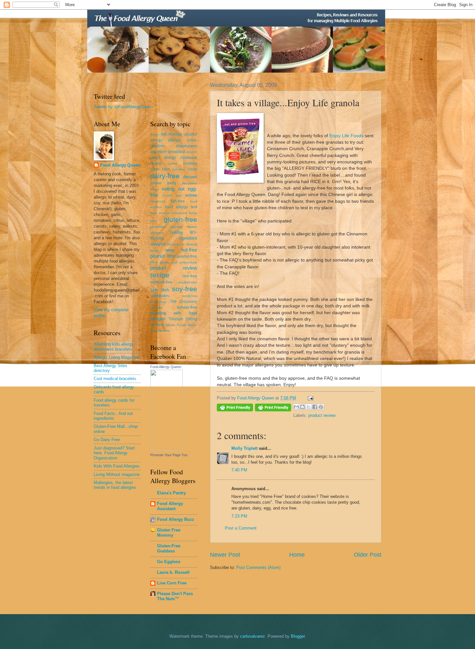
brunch (192, 152)
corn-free (178, 169)
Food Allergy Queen (120, 165)
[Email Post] (309, 398)
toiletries (156, 307)
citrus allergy (163, 158)
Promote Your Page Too (168, 455)
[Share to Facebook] (314, 407)
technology (158, 302)
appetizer (158, 152)
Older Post (367, 554)
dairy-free (165, 176)
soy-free (184, 289)
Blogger (298, 636)
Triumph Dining (183, 319)
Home (297, 554)
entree (191, 195)
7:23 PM (239, 516)
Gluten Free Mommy (168, 533)
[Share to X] (308, 407)
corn (166, 169)
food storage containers (168, 213)
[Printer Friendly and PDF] (235, 409)
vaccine (157, 325)
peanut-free (187, 256)
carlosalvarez (252, 636)
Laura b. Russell (173, 572)
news (169, 250)
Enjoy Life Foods (346, 135)
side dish (159, 289)
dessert (190, 176)
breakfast (177, 152)
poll (174, 262)
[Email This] (296, 407)
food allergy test (181, 207)
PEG (153, 262)
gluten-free (180, 219)
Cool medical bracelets (115, 378)
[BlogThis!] (302, 407)
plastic (164, 262)
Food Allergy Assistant (170, 506)
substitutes (159, 296)
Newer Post (225, 554)
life (169, 244)
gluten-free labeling (166, 227)
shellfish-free (187, 282)
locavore (178, 244)
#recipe (175, 134)
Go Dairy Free (107, 439)
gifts (153, 220)
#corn (154, 134)
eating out (173, 188)
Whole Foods (175, 325)
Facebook (157, 201)
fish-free (178, 201)
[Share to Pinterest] (321, 407)
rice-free (190, 276)
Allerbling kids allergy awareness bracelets (113, 346)
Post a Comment (241, 528)
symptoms (189, 296)
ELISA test (172, 195)
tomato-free (187, 307)
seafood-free (161, 282)
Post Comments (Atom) (258, 567)
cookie (172, 163)
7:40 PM (239, 470)
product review (321, 415)
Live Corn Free (171, 583)
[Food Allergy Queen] (166, 449)
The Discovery (183, 302)
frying (193, 213)
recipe (159, 275)
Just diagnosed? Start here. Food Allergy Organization (114, 453)
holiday (176, 232)
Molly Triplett (244, 448)
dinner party (163, 183)
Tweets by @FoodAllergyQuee (122, 106)
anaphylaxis (186, 146)
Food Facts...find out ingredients (113, 416)
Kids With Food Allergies (117, 466)
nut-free (189, 249)
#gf (163, 134)
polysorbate (188, 262)
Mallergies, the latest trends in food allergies (115, 485)
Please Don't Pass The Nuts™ (175, 596)
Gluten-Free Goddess (168, 548)
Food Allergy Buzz (175, 519)
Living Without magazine (117, 474)
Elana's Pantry (171, 492)
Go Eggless (168, 561)
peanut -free (162, 256)
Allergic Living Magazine (116, 357)
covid (192, 169)
